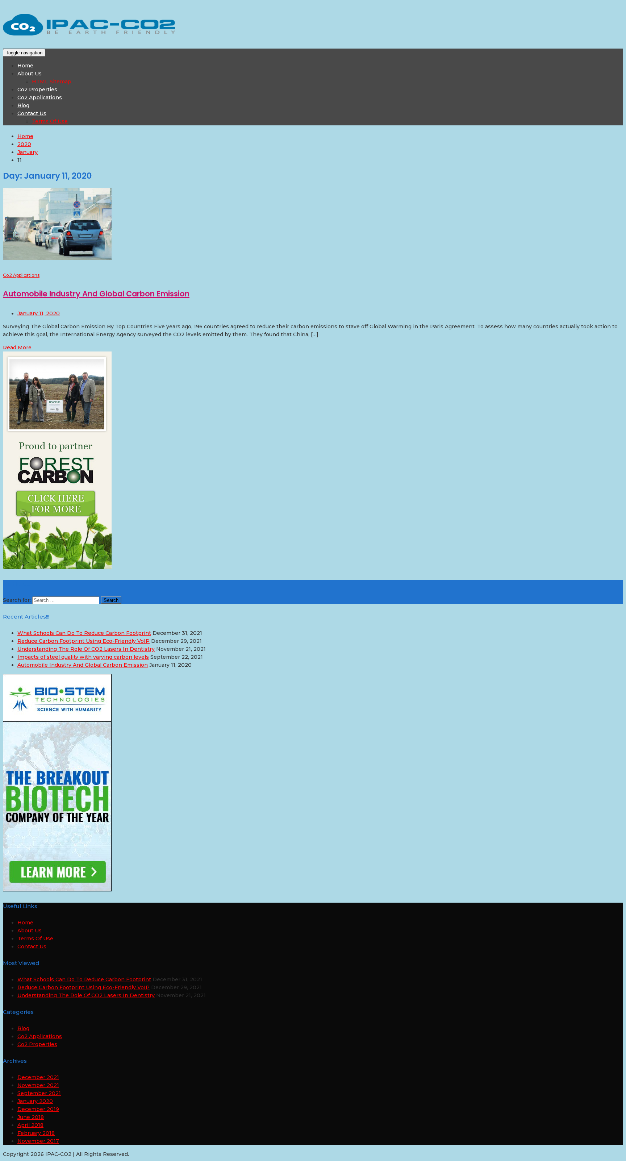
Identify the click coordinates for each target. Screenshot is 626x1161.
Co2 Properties (37, 89)
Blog (23, 105)
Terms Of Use (50, 121)
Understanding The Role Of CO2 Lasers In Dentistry (86, 649)
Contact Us (31, 113)
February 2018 (36, 1133)
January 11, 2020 (38, 313)
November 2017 (38, 1141)
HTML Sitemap (51, 81)
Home (25, 65)
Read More (17, 347)
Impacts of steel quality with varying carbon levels (83, 657)
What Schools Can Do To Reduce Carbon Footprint (84, 633)
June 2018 (30, 1117)
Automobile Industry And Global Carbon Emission (96, 293)
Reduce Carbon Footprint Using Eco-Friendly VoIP (83, 641)
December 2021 (38, 1077)
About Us (29, 73)
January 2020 (35, 1101)
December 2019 (38, 1109)
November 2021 (38, 1085)
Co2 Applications (39, 97)
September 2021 (39, 1093)
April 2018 (30, 1125)
